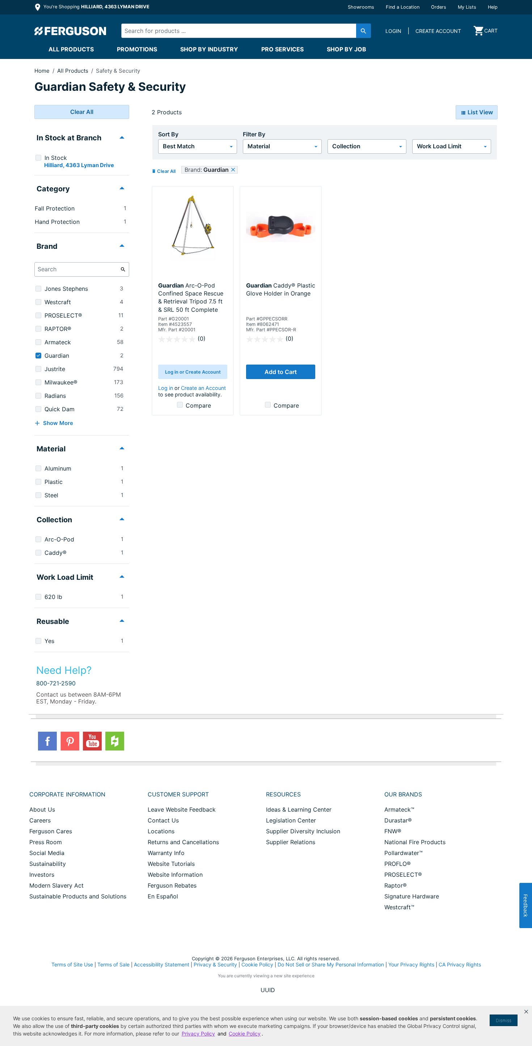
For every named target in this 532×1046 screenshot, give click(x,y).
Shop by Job (346, 49)
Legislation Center (291, 820)
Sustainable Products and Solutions (77, 896)
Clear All (81, 111)
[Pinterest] (69, 741)
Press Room (45, 842)
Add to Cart (281, 371)
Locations (161, 831)
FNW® (392, 831)
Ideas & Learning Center (299, 809)
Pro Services (282, 49)
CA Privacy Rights (460, 964)
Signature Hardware (411, 896)
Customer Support (178, 794)
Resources (283, 794)
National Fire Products (415, 842)
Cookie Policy (257, 964)
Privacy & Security (215, 964)
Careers (40, 820)
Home (42, 70)
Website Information (175, 874)
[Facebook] (47, 741)
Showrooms (361, 7)
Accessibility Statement (161, 964)
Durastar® (398, 820)
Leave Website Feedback (182, 809)
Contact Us (163, 820)
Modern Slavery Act (56, 885)
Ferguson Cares (50, 831)
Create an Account (203, 388)
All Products (71, 49)
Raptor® (395, 885)
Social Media (46, 852)
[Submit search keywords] (363, 31)
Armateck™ (399, 809)
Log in (165, 388)
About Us (42, 809)
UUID (268, 990)
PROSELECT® (403, 874)
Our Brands (403, 794)
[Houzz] (114, 741)
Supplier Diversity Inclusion (303, 831)
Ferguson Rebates (172, 885)
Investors (41, 874)
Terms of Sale (113, 964)
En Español (163, 896)
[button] (526, 1011)
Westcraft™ (399, 907)
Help (493, 7)
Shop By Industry (209, 49)
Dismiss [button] (503, 1020)
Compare (198, 405)
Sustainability (47, 863)
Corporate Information (67, 794)
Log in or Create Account (193, 372)
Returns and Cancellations (183, 842)
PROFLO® (397, 863)
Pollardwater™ (403, 852)
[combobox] (240, 31)
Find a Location (402, 7)
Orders (438, 7)
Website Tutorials (171, 863)
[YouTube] (92, 741)
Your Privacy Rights (411, 964)
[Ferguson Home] (70, 30)
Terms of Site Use (72, 964)
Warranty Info (166, 852)
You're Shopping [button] (95, 6)
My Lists (467, 7)
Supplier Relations (290, 842)
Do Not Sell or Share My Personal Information (331, 965)
